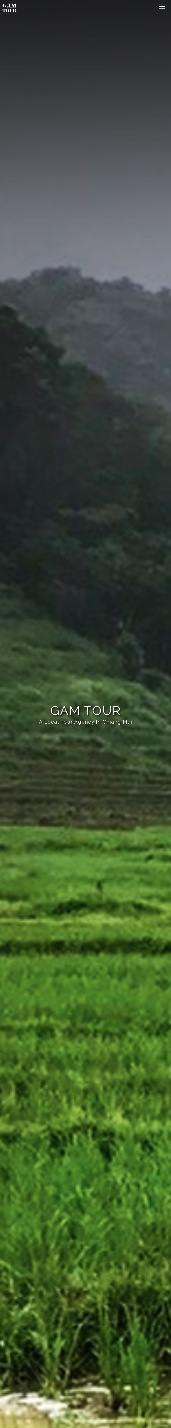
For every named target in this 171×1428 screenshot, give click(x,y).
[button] (161, 6)
